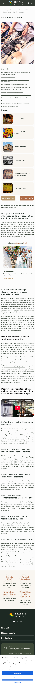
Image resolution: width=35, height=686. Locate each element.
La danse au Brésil (19, 119)
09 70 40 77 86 (26, 198)
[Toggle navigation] (3, 3)
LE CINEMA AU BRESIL (20, 188)
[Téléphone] (31, 3)
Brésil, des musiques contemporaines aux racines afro (14, 101)
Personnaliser (17, 678)
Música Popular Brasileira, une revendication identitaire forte (16, 95)
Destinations (6, 638)
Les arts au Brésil (9, 12)
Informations (13, 10)
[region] (17, 670)
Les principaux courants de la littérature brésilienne (22, 174)
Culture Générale (27, 10)
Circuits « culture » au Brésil (8, 77)
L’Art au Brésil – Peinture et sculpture (21, 132)
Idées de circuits (8, 633)
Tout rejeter (17, 682)
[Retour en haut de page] (31, 343)
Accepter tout (17, 673)
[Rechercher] (28, 3)
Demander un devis (8, 198)
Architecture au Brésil (20, 146)
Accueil (3, 10)
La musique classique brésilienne (9, 106)
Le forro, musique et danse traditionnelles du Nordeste (15, 103)
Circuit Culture (8, 271)
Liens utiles (6, 628)
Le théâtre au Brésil (19, 160)
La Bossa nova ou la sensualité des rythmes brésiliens (14, 98)
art (9, 237)
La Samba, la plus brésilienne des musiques (12, 92)
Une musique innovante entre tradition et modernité (14, 84)
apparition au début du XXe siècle (14, 367)
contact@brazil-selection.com (19, 649)
